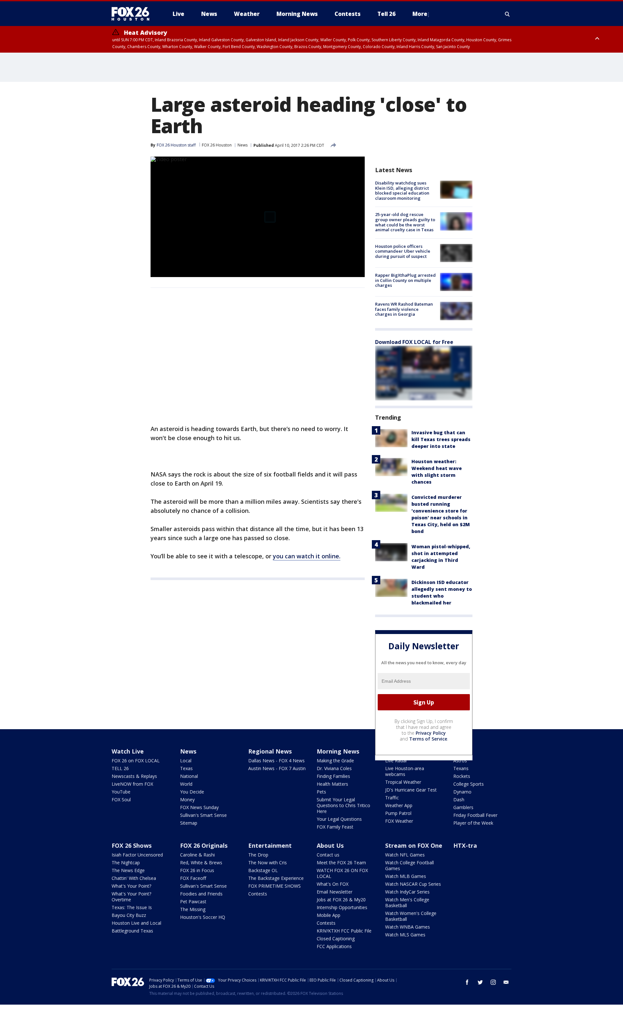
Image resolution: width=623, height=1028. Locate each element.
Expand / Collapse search (507, 14)
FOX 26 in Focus (197, 870)
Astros (460, 760)
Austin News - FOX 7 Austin (277, 768)
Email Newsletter (334, 892)
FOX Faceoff (193, 878)
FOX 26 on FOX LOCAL (136, 760)
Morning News (338, 751)
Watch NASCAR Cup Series (413, 884)
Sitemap (188, 823)
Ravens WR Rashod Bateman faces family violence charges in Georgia (404, 309)
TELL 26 (120, 768)
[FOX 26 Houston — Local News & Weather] (133, 14)
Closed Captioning (336, 938)
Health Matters (332, 784)
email (506, 982)
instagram (493, 982)
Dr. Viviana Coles (334, 768)
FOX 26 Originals (203, 845)
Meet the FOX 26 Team (341, 862)
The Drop (258, 855)
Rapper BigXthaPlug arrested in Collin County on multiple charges (405, 280)
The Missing (192, 909)
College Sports (468, 784)
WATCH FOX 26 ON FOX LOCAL (342, 873)
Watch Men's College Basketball (407, 902)
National (189, 776)
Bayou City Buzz (129, 915)
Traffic (392, 797)
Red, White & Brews (201, 862)
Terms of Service (428, 739)
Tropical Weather (403, 782)
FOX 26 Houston (217, 145)
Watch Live (128, 751)
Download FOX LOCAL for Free (414, 342)
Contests (257, 894)
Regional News (270, 751)
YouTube (121, 792)
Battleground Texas (132, 931)
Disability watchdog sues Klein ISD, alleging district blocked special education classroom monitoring (402, 190)
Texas (186, 768)
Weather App (398, 805)
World (186, 784)
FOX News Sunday (199, 807)
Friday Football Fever (475, 815)
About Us (330, 845)
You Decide (192, 792)
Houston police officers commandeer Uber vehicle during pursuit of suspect (402, 251)
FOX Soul (121, 799)
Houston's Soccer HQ (202, 917)
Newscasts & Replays (134, 776)
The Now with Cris (267, 862)
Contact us (328, 855)
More (419, 14)
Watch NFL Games (405, 855)
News (243, 145)
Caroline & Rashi (197, 855)
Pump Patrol (398, 813)
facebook (467, 982)
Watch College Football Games (409, 865)
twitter (480, 982)
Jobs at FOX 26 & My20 (341, 899)
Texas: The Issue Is (132, 907)
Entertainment (270, 845)
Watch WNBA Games (407, 927)
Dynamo (462, 792)
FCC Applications (334, 946)
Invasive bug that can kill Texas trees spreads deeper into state (440, 439)
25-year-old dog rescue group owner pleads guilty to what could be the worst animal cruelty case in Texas (405, 222)
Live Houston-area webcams (404, 771)
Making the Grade (335, 760)
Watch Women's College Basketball (410, 916)
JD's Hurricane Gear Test (411, 790)
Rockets (461, 776)
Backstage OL (263, 870)
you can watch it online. (306, 556)
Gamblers (463, 807)
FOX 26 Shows (132, 845)
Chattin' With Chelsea (134, 878)
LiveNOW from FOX (132, 784)
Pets (321, 792)
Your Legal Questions (339, 819)
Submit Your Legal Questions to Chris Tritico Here (343, 805)
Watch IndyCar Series (407, 892)
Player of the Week (473, 823)
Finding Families (333, 776)
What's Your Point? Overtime (131, 897)
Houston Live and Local (136, 923)
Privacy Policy (431, 733)
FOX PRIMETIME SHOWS (274, 886)
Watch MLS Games (405, 935)
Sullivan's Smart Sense (203, 815)
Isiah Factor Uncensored (137, 855)
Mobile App (328, 915)
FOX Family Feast (335, 827)
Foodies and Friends (201, 894)
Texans (461, 768)
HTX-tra (465, 845)
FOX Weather (399, 821)
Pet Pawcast (193, 901)
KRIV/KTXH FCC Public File (344, 931)
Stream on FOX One (413, 845)
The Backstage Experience (276, 878)
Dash (458, 799)
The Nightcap (126, 862)
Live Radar (396, 760)
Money (187, 799)
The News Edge (128, 870)
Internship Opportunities (342, 907)
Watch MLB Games (405, 876)
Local (185, 760)
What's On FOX (332, 884)
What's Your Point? (131, 886)
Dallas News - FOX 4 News (276, 760)
